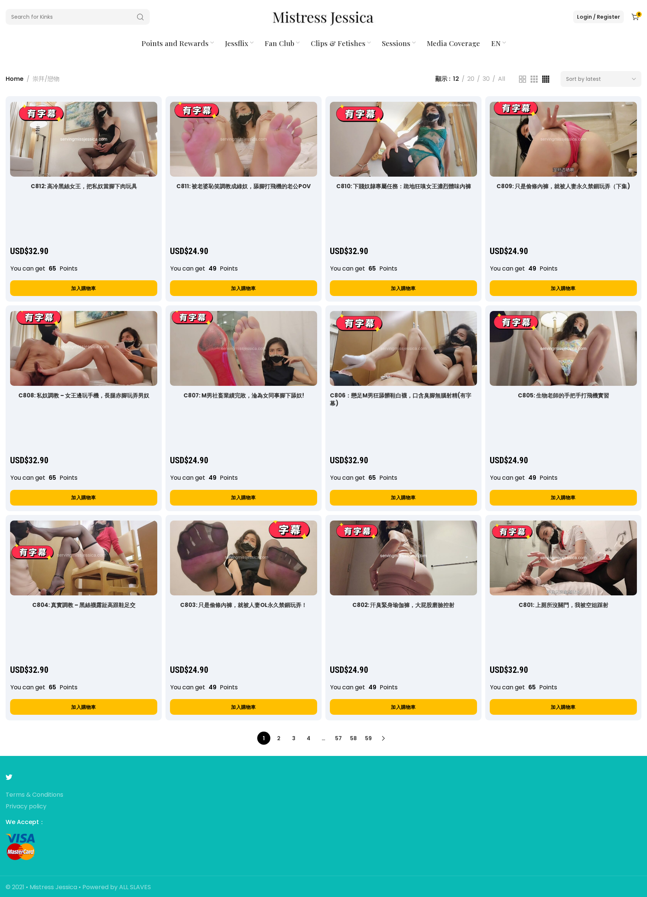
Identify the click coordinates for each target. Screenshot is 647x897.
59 (368, 738)
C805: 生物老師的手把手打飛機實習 (563, 395)
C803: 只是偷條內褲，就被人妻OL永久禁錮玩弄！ (243, 605)
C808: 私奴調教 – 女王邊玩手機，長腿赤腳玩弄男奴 (83, 395)
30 (486, 78)
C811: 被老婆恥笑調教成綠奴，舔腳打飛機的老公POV (243, 186)
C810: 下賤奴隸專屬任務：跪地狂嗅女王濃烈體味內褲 (403, 186)
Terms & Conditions (34, 795)
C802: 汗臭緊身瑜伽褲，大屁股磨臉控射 (403, 605)
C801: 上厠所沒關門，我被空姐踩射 (563, 605)
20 (470, 78)
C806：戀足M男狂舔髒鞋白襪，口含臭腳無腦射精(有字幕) (400, 399)
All (501, 78)
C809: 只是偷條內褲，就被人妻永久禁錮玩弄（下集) (563, 186)
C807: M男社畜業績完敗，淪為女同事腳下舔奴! (243, 395)
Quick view (143, 115)
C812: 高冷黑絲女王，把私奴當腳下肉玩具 (84, 186)
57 (338, 738)
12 (456, 78)
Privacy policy (26, 807)
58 (353, 738)
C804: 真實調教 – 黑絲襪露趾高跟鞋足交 (84, 605)
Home (15, 78)
